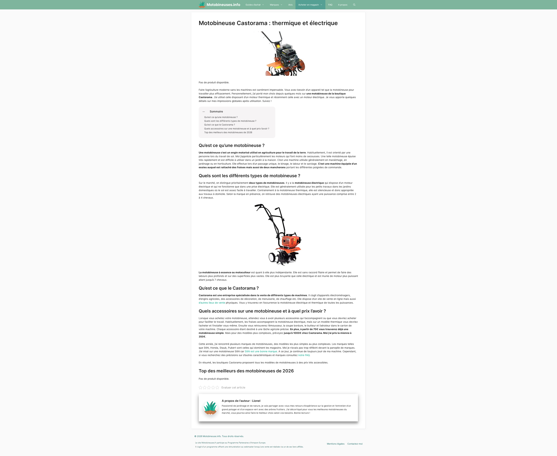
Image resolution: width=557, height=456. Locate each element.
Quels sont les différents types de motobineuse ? (230, 121)
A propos (342, 4)
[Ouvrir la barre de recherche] (354, 4)
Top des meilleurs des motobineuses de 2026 (228, 132)
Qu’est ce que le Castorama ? (219, 124)
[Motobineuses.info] (202, 4)
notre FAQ (304, 355)
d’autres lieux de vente (212, 302)
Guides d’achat (253, 4)
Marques (274, 4)
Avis (290, 4)
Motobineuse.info (212, 436)
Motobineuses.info (223, 4)
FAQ (330, 4)
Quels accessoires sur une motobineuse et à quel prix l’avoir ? (237, 128)
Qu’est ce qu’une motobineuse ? (221, 117)
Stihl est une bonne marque (261, 351)
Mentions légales (335, 443)
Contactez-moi (355, 443)
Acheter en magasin (308, 4)
